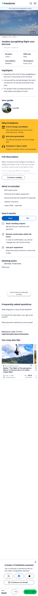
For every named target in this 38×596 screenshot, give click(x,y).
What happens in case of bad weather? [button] (17, 309)
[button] (14, 591)
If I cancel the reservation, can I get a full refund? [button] (17, 316)
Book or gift (30, 592)
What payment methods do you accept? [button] (17, 322)
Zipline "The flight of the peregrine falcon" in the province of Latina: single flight (17, 370)
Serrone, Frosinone (11, 47)
